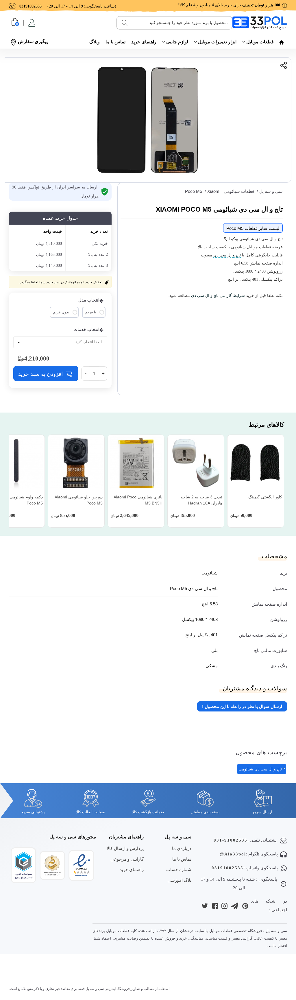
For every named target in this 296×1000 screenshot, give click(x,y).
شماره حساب (178, 869)
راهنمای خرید (143, 41)
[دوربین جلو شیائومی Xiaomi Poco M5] (76, 463)
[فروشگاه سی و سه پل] (259, 22)
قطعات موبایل (260, 41)
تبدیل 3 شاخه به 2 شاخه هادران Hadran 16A (201, 500)
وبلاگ (94, 41)
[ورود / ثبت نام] (31, 23)
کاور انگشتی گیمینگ (265, 497)
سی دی (220, 255)
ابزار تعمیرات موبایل (217, 41)
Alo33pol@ (233, 854)
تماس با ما (115, 41)
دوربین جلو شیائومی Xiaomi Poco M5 (79, 500)
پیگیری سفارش (33, 41)
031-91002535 (230, 840)
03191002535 (227, 868)
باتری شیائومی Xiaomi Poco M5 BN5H (138, 500)
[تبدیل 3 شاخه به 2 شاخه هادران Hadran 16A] (196, 463)
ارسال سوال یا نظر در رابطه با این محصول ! (242, 706)
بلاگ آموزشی (179, 880)
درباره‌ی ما (181, 848)
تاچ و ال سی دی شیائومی (260, 769)
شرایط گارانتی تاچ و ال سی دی (217, 295)
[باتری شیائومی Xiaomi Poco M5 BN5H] (136, 463)
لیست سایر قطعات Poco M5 (253, 228)
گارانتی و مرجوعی (127, 859)
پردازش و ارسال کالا (125, 848)
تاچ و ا (235, 255)
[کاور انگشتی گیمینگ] (255, 463)
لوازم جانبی (177, 41)
